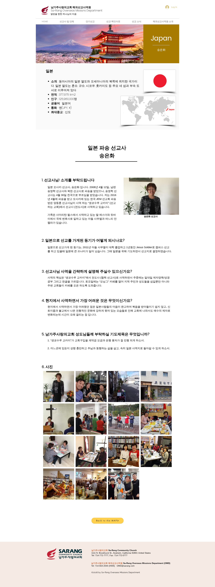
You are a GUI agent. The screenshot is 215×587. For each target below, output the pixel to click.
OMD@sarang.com (126, 566)
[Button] (72, 10)
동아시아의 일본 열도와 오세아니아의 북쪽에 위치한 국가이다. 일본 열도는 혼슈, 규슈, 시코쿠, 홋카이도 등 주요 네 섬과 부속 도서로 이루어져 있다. (95, 85)
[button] (106, 539)
